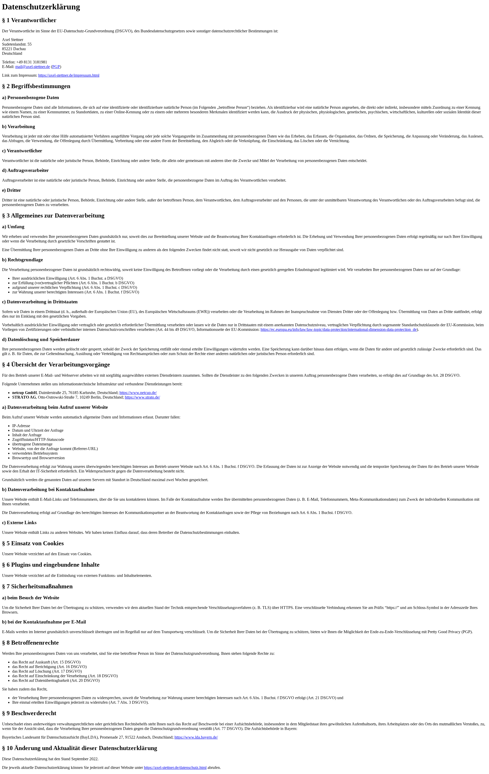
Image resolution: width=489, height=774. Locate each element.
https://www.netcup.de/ (138, 392)
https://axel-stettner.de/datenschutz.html (175, 767)
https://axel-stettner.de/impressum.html (68, 75)
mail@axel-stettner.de (32, 66)
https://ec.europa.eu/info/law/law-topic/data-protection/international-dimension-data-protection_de (339, 329)
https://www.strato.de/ (142, 397)
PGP (56, 66)
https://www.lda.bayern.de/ (196, 737)
